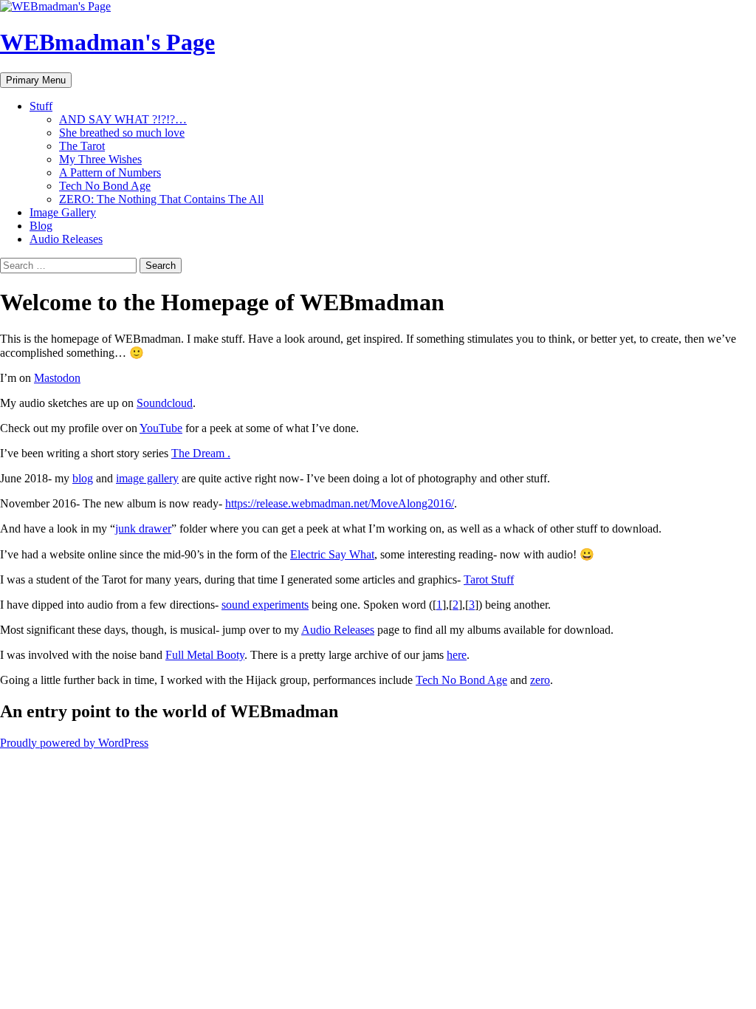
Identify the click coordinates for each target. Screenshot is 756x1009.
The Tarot (82, 146)
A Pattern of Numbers (110, 172)
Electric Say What (332, 554)
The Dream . (200, 453)
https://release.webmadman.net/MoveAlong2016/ (339, 503)
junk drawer (143, 528)
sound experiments (265, 604)
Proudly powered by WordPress (74, 742)
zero (540, 680)
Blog (41, 225)
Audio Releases (66, 239)
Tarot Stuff (489, 579)
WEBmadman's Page (107, 42)
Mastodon (57, 378)
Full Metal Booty (204, 655)
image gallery (147, 478)
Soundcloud (165, 403)
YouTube (161, 428)
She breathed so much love (122, 132)
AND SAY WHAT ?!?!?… (123, 119)
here (457, 655)
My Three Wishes (100, 159)
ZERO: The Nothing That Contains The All (161, 199)
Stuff (41, 106)
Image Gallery (63, 212)
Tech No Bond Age (105, 185)
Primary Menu (36, 80)
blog (82, 478)
